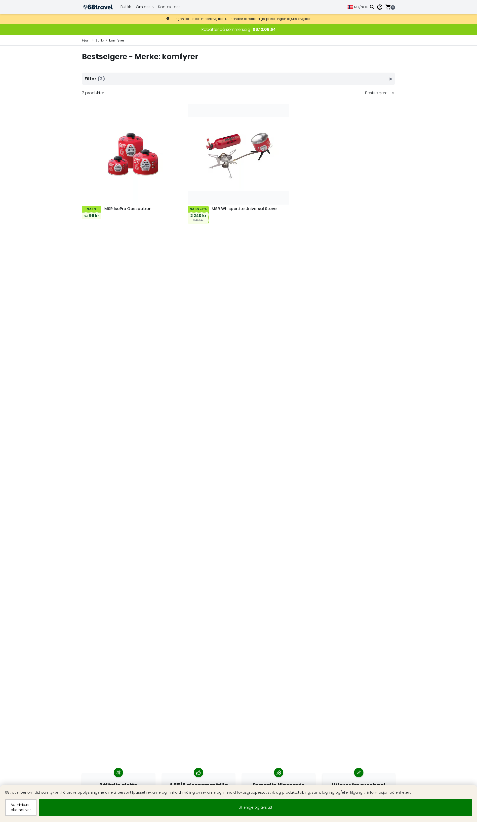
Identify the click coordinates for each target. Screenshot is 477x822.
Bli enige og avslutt (255, 807)
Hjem (86, 40)
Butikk (125, 7)
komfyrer (116, 40)
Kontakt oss (169, 7)
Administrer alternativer (21, 807)
